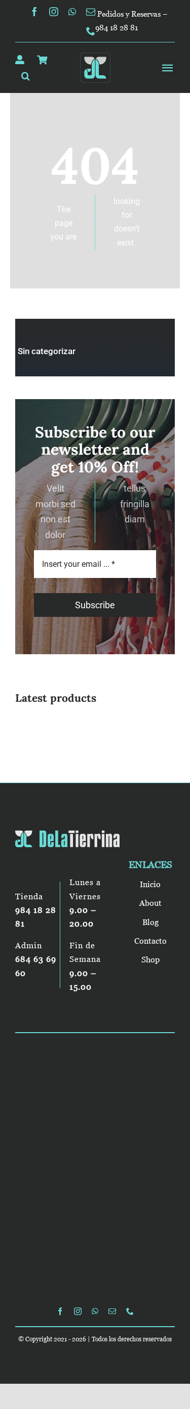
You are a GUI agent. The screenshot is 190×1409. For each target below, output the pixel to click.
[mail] (90, 11)
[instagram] (53, 11)
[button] (25, 76)
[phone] (90, 30)
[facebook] (34, 11)
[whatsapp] (72, 11)
